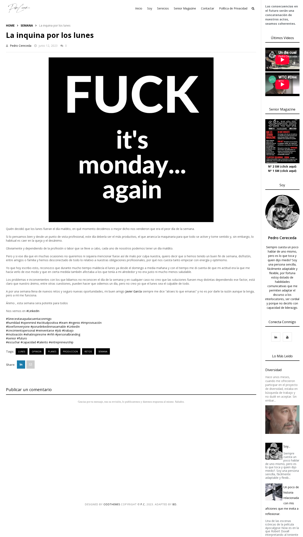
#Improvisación (91, 323)
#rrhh (50, 334)
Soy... (286, 446)
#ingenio (74, 323)
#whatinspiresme (34, 334)
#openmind (28, 323)
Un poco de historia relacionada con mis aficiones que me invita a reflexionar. (282, 500)
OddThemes (111, 504)
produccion (70, 351)
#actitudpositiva (47, 323)
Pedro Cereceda (20, 46)
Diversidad (273, 370)
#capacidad (28, 342)
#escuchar (13, 342)
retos (88, 351)
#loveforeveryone (18, 326)
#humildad (13, 323)
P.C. (143, 504)
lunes (21, 351)
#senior (11, 338)
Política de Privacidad (233, 8)
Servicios (163, 8)
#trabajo (68, 330)
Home (10, 25)
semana (27, 25)
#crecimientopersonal (20, 330)
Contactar (207, 8)
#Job (58, 330)
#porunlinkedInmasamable (48, 326)
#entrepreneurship (61, 342)
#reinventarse (45, 330)
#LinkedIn (32, 311)
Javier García (133, 291)
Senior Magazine (185, 8)
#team (63, 323)
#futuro (22, 338)
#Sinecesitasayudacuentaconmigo (29, 319)
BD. (175, 504)
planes (52, 351)
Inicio (138, 8)
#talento (42, 342)
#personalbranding (67, 334)
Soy (149, 8)
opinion (36, 351)
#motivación (14, 334)
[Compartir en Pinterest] (30, 364)
